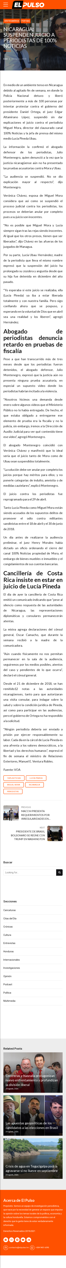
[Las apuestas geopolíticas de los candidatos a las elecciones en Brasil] (32, 1115)
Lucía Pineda (36, 778)
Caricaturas (9, 910)
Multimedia (9, 1001)
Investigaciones (11, 968)
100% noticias (14, 778)
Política (7, 992)
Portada (25, 21)
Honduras (8, 951)
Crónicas (8, 926)
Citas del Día (9, 918)
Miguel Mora (13, 785)
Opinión (7, 976)
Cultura (7, 935)
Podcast (7, 984)
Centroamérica (11, 21)
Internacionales (11, 959)
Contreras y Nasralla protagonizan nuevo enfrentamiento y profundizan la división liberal (32, 1080)
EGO (5, 59)
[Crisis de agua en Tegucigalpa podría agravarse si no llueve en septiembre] (32, 1158)
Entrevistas (9, 943)
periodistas (13, 791)
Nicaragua (34, 785)
